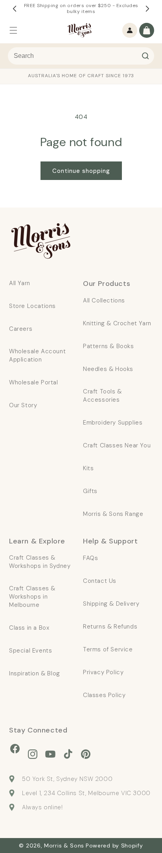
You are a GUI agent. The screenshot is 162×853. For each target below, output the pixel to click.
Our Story (23, 405)
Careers (20, 329)
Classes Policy (104, 695)
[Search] (145, 56)
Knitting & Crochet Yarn (117, 323)
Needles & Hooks (108, 369)
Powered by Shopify (114, 845)
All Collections (104, 300)
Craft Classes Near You (117, 445)
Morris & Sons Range (113, 514)
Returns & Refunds (110, 626)
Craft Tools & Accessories (102, 396)
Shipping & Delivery (111, 604)
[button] (13, 30)
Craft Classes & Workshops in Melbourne (32, 596)
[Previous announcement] (14, 9)
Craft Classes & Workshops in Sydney (39, 562)
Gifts (90, 491)
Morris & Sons (64, 845)
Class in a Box (29, 628)
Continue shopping (81, 171)
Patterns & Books (108, 346)
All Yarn (19, 283)
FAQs (90, 558)
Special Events (30, 651)
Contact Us (99, 581)
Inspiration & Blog (34, 673)
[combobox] (81, 56)
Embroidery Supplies (112, 422)
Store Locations (32, 306)
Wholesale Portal (33, 382)
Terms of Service (108, 649)
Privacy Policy (103, 672)
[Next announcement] (147, 9)
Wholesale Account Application (37, 355)
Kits (88, 468)
